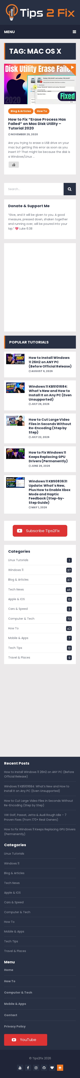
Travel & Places (19, 657)
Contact (10, 1015)
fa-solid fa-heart (52, 1068)
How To (42, 111)
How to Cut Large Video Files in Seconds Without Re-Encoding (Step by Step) (50, 426)
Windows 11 (15, 570)
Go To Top (60, 1068)
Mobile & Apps (18, 638)
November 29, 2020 (24, 134)
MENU (9, 31)
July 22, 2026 (40, 437)
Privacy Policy (15, 1026)
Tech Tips (15, 648)
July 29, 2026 (40, 404)
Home (8, 969)
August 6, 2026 (42, 371)
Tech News (16, 589)
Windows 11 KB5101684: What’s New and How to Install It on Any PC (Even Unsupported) (50, 393)
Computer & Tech (21, 619)
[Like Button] (14, 165)
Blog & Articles (21, 111)
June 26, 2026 (40, 466)
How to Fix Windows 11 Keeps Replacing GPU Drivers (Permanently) (48, 456)
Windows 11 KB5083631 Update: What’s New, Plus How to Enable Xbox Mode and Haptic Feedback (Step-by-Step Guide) (49, 492)
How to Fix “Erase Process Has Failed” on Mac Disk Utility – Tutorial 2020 (37, 124)
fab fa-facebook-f (28, 1068)
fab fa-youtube (20, 1068)
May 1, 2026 (39, 507)
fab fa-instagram (36, 1068)
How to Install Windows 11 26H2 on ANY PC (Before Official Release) (50, 362)
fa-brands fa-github (44, 1068)
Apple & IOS (16, 599)
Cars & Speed (18, 609)
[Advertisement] (40, 287)
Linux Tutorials (18, 560)
